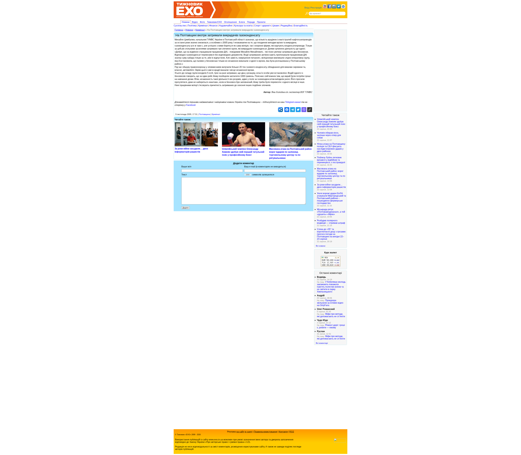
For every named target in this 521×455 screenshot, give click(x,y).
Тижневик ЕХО (214, 22)
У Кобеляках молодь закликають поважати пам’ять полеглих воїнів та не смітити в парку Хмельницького (331, 287)
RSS (291, 432)
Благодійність (301, 25)
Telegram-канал (293, 102)
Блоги (242, 22)
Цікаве (275, 25)
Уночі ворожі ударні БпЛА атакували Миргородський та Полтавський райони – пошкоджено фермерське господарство (331, 198)
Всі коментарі (322, 343)
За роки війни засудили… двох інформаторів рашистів (331, 185)
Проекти (261, 22)
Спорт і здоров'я (262, 25)
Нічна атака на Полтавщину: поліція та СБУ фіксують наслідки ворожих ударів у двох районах (331, 147)
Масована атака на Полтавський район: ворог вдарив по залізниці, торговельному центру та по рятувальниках (331, 173)
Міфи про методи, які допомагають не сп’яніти (331, 315)
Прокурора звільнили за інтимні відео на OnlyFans (330, 302)
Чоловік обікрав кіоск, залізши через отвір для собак (329, 135)
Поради (251, 22)
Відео (195, 22)
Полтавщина (204, 114)
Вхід (306, 8)
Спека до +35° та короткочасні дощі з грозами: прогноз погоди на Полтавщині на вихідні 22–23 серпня (331, 234)
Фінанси (213, 25)
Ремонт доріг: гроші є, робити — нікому (331, 326)
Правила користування (265, 432)
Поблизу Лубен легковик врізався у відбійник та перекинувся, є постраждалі (331, 160)
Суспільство (180, 25)
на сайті (240, 432)
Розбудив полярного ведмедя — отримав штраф (331, 221)
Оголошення (230, 22)
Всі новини (320, 246)
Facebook (191, 105)
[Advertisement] (330, 70)
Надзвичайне (225, 25)
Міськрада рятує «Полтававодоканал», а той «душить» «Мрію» (331, 211)
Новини (186, 22)
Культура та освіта (243, 25)
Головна (179, 30)
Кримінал (203, 25)
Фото (202, 22)
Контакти (283, 432)
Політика (192, 25)
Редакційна (286, 25)
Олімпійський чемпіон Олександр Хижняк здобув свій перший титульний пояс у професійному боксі (243, 152)
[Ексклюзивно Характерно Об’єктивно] (189, 9)
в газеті (248, 432)
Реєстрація (316, 8)
